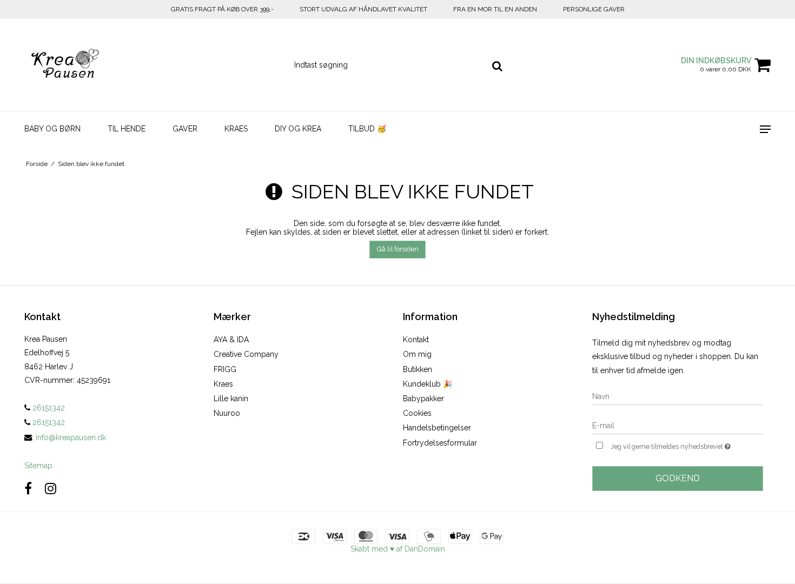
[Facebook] (28, 488)
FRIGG (225, 369)
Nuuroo (227, 413)
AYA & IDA (231, 339)
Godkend (677, 478)
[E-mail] (677, 425)
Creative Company (246, 354)
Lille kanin (231, 398)
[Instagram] (50, 488)
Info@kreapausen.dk (71, 437)
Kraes (236, 128)
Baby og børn (52, 128)
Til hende (126, 128)
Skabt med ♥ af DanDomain (397, 549)
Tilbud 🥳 (367, 128)
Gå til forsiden (398, 249)
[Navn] (677, 395)
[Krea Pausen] (82, 65)
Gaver (185, 128)
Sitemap (38, 465)
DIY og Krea (298, 128)
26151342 (47, 407)
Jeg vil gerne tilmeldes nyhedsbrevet (687, 444)
